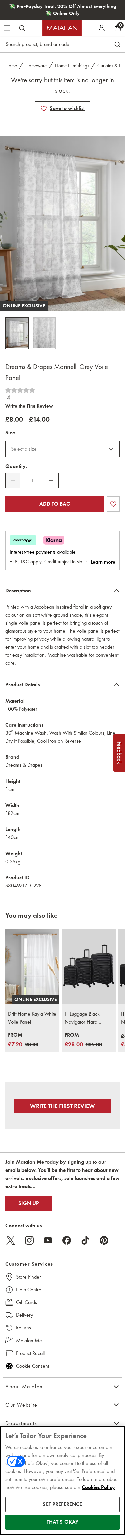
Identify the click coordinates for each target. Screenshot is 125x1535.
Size (10, 432)
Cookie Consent (32, 1366)
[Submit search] (22, 28)
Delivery (24, 1315)
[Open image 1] (17, 333)
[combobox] (62, 449)
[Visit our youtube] (48, 1240)
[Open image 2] (44, 333)
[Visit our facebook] (66, 1240)
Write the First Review (29, 406)
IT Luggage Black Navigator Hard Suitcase (82, 1018)
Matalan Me (29, 1340)
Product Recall (30, 1353)
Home (11, 66)
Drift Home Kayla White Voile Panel (32, 1018)
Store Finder (28, 1277)
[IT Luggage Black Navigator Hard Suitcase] (89, 966)
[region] (62, 1480)
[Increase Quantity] (51, 480)
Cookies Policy (98, 1487)
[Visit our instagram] (29, 1240)
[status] (32, 480)
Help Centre (28, 1289)
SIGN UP (28, 1203)
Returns (23, 1327)
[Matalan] (62, 28)
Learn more (103, 562)
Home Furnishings (72, 66)
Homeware (36, 66)
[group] (23, 1040)
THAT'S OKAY (63, 1522)
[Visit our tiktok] (85, 1240)
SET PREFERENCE (62, 1504)
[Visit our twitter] (10, 1240)
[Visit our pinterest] (104, 1240)
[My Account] (101, 28)
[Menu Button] (7, 28)
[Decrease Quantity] (13, 480)
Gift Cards (26, 1302)
